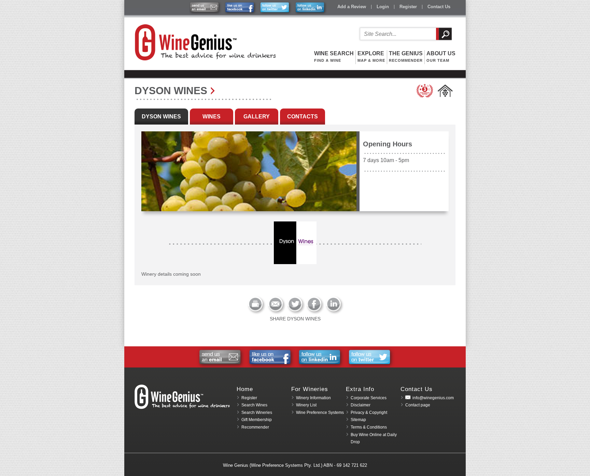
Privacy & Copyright (369, 412)
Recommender (255, 427)
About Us (440, 56)
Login (383, 6)
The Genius (406, 56)
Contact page (417, 405)
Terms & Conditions (369, 427)
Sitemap (358, 419)
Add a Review (351, 6)
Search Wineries (256, 412)
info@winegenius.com (433, 397)
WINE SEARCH (334, 56)
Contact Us (438, 6)
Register (408, 6)
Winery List (306, 405)
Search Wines (254, 405)
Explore (371, 56)
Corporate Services (369, 397)
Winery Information (313, 397)
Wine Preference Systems (320, 412)
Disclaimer (360, 405)
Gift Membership (256, 419)
